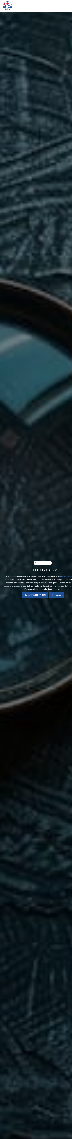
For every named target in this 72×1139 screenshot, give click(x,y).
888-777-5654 (66, 576)
